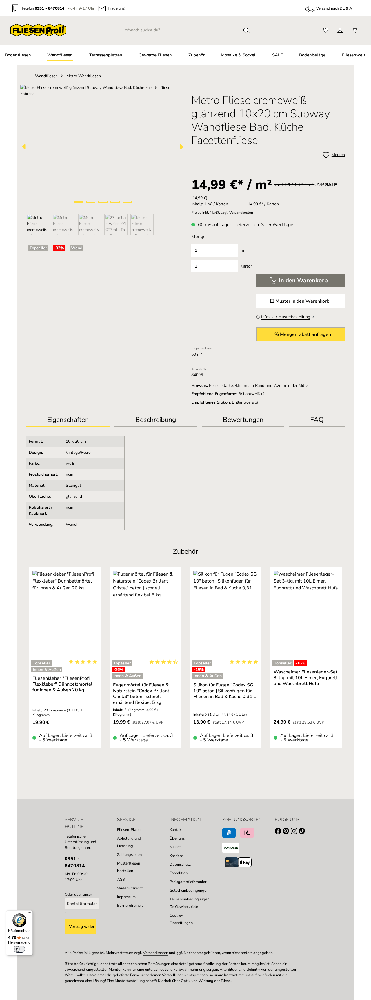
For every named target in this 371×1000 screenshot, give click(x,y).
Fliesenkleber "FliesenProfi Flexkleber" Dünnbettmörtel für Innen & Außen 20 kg (62, 684)
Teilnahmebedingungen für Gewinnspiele (189, 903)
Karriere (176, 855)
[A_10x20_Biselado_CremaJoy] (102, 147)
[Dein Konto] (339, 30)
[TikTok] (302, 832)
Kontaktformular (82, 903)
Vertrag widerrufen (82, 926)
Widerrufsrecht (130, 888)
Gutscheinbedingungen (189, 890)
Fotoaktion (179, 873)
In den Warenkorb (303, 280)
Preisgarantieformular (188, 881)
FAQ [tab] (317, 419)
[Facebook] (279, 832)
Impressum (126, 897)
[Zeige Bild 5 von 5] (127, 202)
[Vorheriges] (24, 147)
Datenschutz (180, 864)
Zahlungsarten (129, 854)
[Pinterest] (286, 832)
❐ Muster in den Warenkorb (299, 301)
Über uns (177, 838)
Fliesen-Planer (129, 829)
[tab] (155, 420)
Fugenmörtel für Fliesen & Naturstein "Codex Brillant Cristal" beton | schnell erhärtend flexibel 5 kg (141, 693)
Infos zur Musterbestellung (285, 317)
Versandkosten (155, 952)
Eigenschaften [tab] (68, 419)
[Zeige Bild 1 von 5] (78, 202)
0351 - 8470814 (49, 8)
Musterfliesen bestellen (128, 867)
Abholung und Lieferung (129, 842)
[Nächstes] (181, 147)
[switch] (19, 949)
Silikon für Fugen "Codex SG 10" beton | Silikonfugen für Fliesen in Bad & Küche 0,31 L (224, 690)
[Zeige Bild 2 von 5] (90, 202)
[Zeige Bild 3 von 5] (103, 202)
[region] (103, 160)
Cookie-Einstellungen (181, 919)
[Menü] (29, 913)
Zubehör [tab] (185, 551)
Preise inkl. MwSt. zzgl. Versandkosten (222, 212)
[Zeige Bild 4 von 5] (115, 202)
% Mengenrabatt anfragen (302, 334)
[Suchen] (246, 30)
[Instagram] (295, 832)
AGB (121, 879)
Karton (247, 266)
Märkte (176, 847)
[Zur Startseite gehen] (38, 30)
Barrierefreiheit (130, 905)
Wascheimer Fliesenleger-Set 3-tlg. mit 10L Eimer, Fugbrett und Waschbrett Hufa (306, 677)
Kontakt (176, 829)
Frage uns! (116, 8)
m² (243, 250)
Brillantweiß (249, 394)
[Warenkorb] (354, 30)
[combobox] (181, 30)
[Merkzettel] (325, 30)
